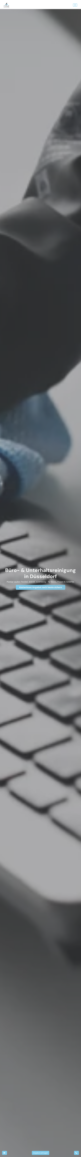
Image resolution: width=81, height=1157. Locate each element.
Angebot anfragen (40, 1153)
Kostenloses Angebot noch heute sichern (40, 587)
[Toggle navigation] (75, 5)
